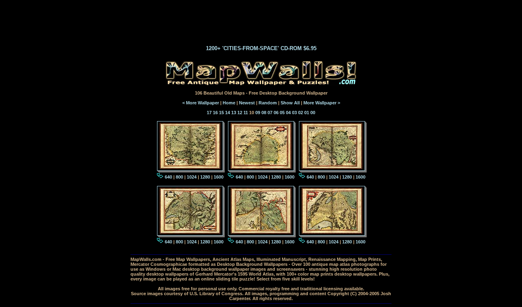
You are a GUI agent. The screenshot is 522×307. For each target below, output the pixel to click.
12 (239, 112)
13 (233, 112)
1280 (205, 176)
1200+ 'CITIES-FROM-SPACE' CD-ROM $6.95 (261, 48)
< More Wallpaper (200, 102)
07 (270, 112)
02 (300, 112)
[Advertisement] (261, 19)
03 (294, 112)
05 (282, 112)
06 (276, 112)
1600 (218, 176)
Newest (247, 102)
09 (257, 112)
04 (288, 112)
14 (227, 112)
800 (179, 176)
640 (168, 176)
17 (209, 112)
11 (245, 112)
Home (229, 102)
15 (221, 112)
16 (215, 112)
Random (268, 102)
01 (306, 112)
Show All (290, 102)
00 (312, 112)
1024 (192, 176)
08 (263, 112)
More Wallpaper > (321, 102)
